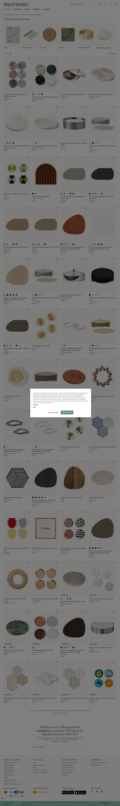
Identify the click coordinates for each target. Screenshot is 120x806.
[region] (60, 403)
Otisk (34, 407)
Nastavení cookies (53, 412)
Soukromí (35, 404)
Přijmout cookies (67, 412)
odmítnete (80, 401)
